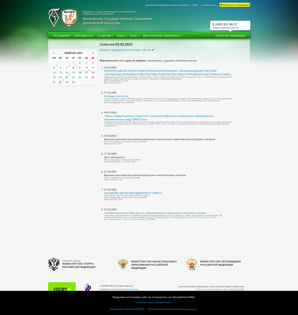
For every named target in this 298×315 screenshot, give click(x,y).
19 (54, 77)
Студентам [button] (105, 35)
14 (67, 72)
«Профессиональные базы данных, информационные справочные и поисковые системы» (155, 212)
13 (60, 72)
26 (54, 82)
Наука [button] (121, 35)
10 (86, 67)
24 (86, 77)
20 (60, 77)
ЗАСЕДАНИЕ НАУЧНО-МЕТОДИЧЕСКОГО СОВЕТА (133, 193)
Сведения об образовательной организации (167, 4)
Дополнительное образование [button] (161, 35)
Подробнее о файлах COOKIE (127, 309)
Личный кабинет (209, 4)
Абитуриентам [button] (84, 35)
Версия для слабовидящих (235, 4)
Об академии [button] (61, 35)
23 (79, 77)
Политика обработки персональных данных (172, 309)
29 (73, 82)
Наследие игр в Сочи (116, 96)
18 (93, 72)
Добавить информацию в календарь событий (125, 49)
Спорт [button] (134, 35)
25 (93, 77)
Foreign (195, 4)
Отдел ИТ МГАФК (236, 289)
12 (54, 72)
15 (73, 72)
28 (67, 82)
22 (73, 77)
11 (93, 67)
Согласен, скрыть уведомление (153, 302)
